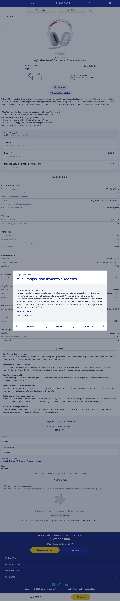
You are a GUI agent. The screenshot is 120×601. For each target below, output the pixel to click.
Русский (27, 275)
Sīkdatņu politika (24, 311)
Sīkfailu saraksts (23, 315)
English (19, 275)
